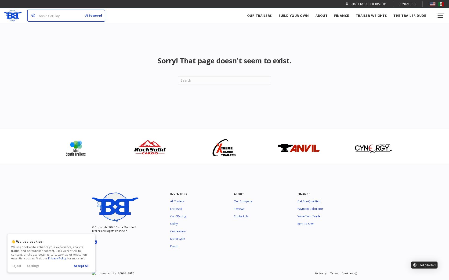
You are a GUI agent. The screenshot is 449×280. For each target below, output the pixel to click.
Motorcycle (177, 239)
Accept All (81, 266)
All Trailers (177, 201)
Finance (341, 15)
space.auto (126, 273)
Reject (16, 266)
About (321, 15)
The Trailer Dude (409, 15)
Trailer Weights (371, 15)
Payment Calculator (310, 209)
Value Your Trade (308, 216)
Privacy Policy (57, 258)
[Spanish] (441, 4)
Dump (174, 246)
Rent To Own (305, 224)
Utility (174, 224)
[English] (432, 4)
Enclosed (176, 209)
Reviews (239, 209)
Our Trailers (259, 15)
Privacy (321, 273)
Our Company (243, 201)
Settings (33, 266)
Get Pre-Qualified (308, 201)
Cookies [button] (347, 273)
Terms (334, 273)
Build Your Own (294, 15)
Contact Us (407, 4)
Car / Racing (178, 216)
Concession (178, 231)
